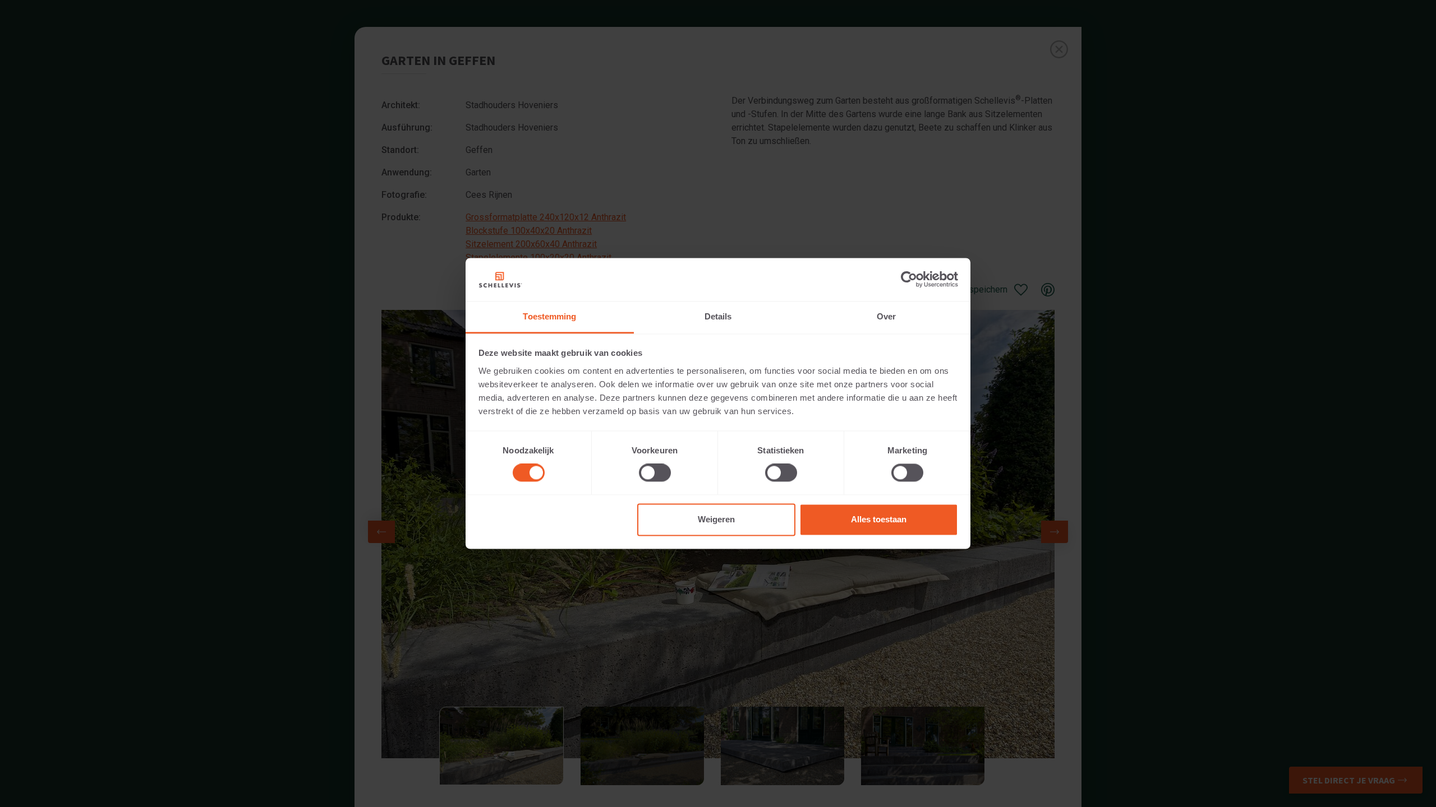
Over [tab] (886, 316)
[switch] (655, 473)
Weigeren (716, 519)
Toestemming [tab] (549, 316)
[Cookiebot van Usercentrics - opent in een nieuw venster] (909, 279)
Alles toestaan (878, 519)
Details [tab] (718, 316)
